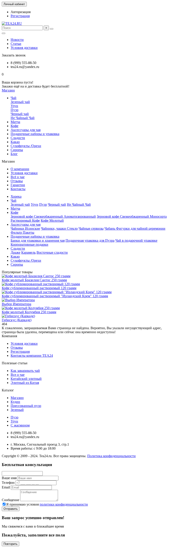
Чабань (110, 228)
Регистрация (20, 16)
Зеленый (17, 410)
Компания (9, 336)
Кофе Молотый (52, 220)
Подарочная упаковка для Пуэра (90, 240)
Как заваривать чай (25, 371)
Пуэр (14, 110)
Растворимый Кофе (25, 220)
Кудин (15, 402)
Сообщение (10, 500)
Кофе (14, 126)
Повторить (10, 544)
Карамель (28, 252)
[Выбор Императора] (18, 300)
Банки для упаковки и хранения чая (38, 240)
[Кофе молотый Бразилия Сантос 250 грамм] (36, 276)
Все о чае (18, 375)
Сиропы (17, 150)
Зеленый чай (20, 102)
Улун (14, 106)
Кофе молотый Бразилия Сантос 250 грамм (34, 280)
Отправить (11, 508)
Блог (14, 154)
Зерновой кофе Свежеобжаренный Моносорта (132, 216)
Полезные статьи (14, 363)
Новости (17, 40)
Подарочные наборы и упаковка (35, 134)
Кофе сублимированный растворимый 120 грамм (39, 288)
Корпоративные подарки (29, 244)
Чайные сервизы (91, 228)
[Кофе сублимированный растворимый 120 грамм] (41, 284)
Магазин (17, 398)
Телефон (8, 482)
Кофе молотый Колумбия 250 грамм (29, 312)
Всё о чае (18, 177)
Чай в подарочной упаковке (136, 240)
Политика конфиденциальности (111, 456)
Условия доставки (24, 48)
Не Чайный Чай (23, 118)
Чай (13, 98)
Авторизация (21, 12)
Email (6, 487)
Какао (15, 142)
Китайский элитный (26, 379)
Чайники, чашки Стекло (59, 228)
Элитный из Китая (25, 383)
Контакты (18, 189)
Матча (15, 122)
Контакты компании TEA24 (32, 355)
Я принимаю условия (47, 504)
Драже (15, 252)
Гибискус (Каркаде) (16, 320)
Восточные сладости (52, 252)
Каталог (8, 390)
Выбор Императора (16, 304)
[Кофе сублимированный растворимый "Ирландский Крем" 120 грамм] (57, 292)
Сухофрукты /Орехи (26, 146)
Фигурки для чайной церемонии (140, 228)
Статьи (16, 44)
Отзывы (17, 181)
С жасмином (20, 425)
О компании (20, 169)
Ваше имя (9, 478)
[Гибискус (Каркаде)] (18, 316)
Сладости (18, 138)
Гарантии (18, 185)
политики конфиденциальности (64, 504)
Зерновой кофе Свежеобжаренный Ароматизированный (53, 216)
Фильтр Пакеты (22, 232)
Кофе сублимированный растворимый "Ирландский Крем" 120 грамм (55, 296)
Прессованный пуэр (26, 406)
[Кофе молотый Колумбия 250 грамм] (31, 308)
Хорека (16, 196)
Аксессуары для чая (26, 130)
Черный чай (20, 114)
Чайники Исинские (25, 228)
